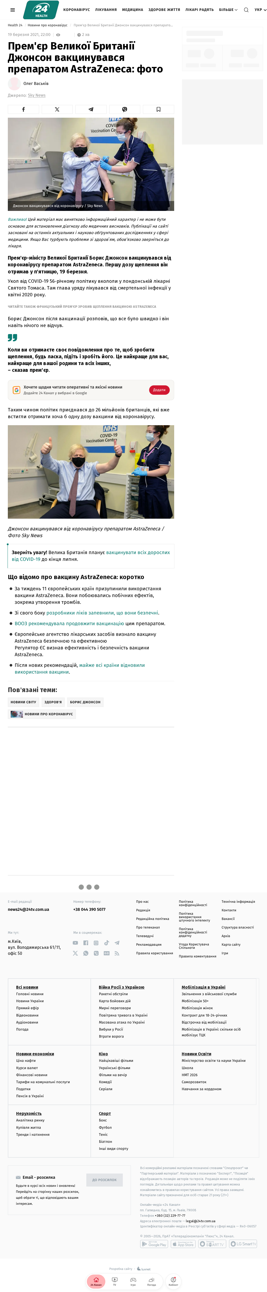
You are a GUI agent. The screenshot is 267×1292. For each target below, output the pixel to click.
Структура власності (238, 927)
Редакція (143, 910)
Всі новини (27, 987)
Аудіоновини (27, 1022)
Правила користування (154, 953)
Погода (22, 1029)
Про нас (142, 902)
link (75, 943)
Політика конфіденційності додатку (193, 932)
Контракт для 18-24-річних (204, 1015)
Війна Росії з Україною (121, 987)
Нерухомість (29, 1113)
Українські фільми (114, 1068)
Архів (226, 936)
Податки (23, 1089)
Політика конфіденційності (193, 903)
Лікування (106, 10)
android (154, 1243)
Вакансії (228, 919)
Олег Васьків (35, 84)
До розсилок (105, 1180)
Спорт (105, 1113)
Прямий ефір (27, 1008)
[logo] (41, 10)
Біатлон (105, 1141)
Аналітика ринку (30, 1120)
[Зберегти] (158, 109)
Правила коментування (197, 956)
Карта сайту (231, 944)
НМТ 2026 (190, 1075)
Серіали (105, 1089)
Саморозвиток (194, 1082)
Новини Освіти (196, 1053)
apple (183, 1243)
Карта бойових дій (115, 1001)
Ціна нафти (26, 1060)
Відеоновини (27, 1015)
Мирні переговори (115, 1008)
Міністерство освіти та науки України (214, 1060)
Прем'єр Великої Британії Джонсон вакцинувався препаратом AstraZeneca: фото (123, 25)
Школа (187, 1068)
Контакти (229, 910)
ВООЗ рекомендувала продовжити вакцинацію (69, 624)
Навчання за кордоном (201, 1089)
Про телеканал (148, 927)
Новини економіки (35, 1053)
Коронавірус (76, 10)
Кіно (103, 1053)
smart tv (212, 1243)
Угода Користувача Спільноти (194, 946)
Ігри (225, 953)
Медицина (132, 10)
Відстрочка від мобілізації (204, 1022)
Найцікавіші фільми (116, 1060)
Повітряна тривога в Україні (123, 1015)
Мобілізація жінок (197, 1008)
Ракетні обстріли (113, 994)
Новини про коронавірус (48, 25)
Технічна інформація (238, 902)
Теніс (103, 1134)
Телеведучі (145, 936)
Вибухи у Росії (111, 1029)
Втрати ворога (111, 1036)
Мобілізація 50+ (195, 1001)
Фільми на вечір (113, 1075)
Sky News (37, 95)
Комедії (105, 1082)
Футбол (105, 1127)
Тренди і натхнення (33, 1134)
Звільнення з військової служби (209, 994)
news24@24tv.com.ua (28, 909)
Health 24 (15, 25)
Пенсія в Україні (30, 1096)
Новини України (30, 1001)
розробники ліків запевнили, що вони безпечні (102, 613)
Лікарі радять (199, 10)
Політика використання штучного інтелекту (194, 917)
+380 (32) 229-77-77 (170, 1216)
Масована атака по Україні (122, 1022)
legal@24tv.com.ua (200, 1221)
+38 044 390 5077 (89, 909)
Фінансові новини (31, 1075)
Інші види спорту (113, 1148)
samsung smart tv (243, 1243)
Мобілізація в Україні (204, 987)
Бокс (103, 1120)
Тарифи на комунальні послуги (43, 1082)
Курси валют (27, 1068)
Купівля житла (28, 1127)
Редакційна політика (152, 919)
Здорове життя (164, 10)
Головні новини (30, 994)
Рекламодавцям (148, 944)
